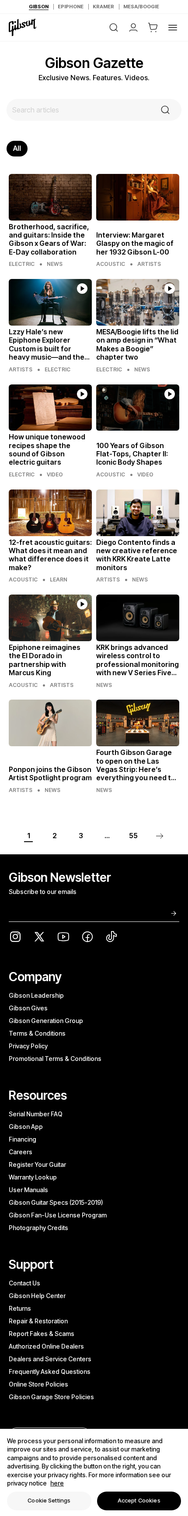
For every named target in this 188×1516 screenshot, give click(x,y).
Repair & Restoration (38, 1321)
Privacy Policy (28, 1046)
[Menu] (172, 27)
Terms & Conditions (37, 1033)
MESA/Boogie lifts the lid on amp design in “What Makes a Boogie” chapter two (137, 344)
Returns (20, 1308)
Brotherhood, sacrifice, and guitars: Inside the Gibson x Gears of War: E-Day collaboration (49, 239)
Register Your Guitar (37, 1164)
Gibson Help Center (37, 1295)
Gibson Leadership (36, 995)
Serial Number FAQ (36, 1114)
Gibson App (26, 1126)
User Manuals (28, 1189)
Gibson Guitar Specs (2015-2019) (56, 1202)
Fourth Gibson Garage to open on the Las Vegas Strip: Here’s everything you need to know (135, 765)
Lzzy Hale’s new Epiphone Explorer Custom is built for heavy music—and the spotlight (46, 344)
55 (133, 835)
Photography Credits (38, 1227)
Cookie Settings (49, 1500)
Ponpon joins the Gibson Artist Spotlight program (50, 773)
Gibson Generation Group (46, 1020)
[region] (94, 1472)
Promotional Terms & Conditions (55, 1058)
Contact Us (24, 1283)
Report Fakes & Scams (41, 1333)
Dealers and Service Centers (50, 1359)
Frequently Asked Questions (50, 1371)
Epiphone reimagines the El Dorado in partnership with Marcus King (44, 660)
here (57, 1483)
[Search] (113, 27)
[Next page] (159, 836)
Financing (22, 1139)
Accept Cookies (139, 1500)
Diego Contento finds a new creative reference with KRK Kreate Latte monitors (136, 555)
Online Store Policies (38, 1384)
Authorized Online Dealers (46, 1346)
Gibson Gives (28, 1008)
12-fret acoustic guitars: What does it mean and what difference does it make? (50, 555)
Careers (20, 1152)
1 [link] (28, 835)
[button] (153, 27)
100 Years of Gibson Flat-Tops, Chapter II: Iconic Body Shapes (132, 454)
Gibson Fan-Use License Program (58, 1215)
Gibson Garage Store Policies (51, 1396)
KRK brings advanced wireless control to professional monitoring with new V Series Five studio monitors (137, 660)
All (17, 148)
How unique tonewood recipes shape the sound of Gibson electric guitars (47, 449)
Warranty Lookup (33, 1177)
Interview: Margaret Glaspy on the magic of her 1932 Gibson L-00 (135, 243)
